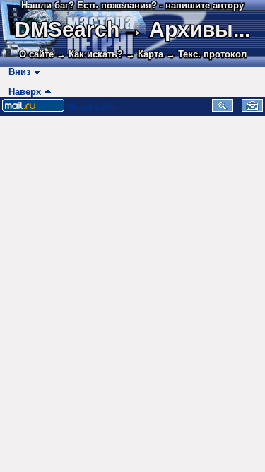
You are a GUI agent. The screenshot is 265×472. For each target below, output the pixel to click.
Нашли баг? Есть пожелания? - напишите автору (132, 5)
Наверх (22, 91)
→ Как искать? (90, 54)
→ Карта (144, 54)
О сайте (36, 54)
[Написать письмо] (252, 108)
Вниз (16, 72)
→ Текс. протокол (206, 54)
